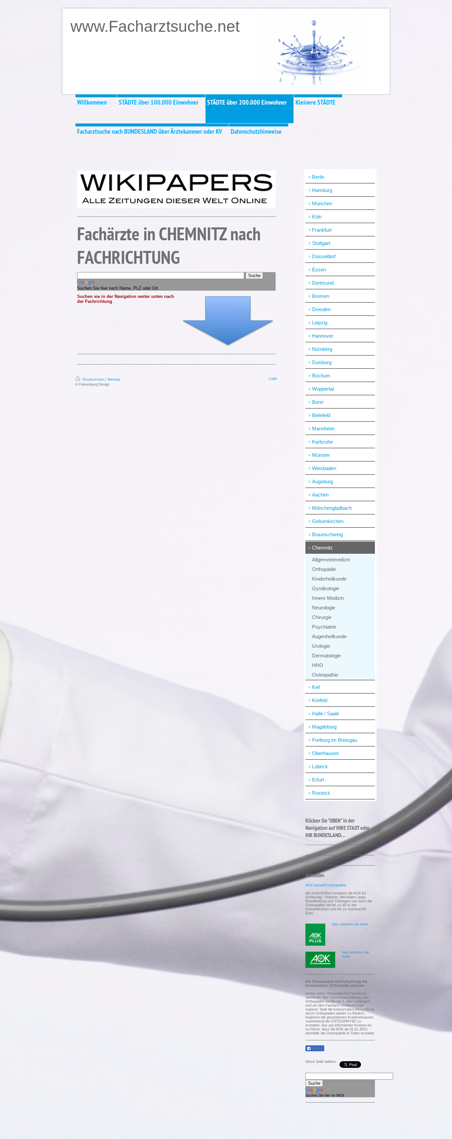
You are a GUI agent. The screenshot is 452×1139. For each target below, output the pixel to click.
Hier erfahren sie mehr (350, 924)
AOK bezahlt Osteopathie (325, 885)
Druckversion (93, 379)
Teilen (317, 1048)
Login (273, 378)
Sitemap (113, 379)
